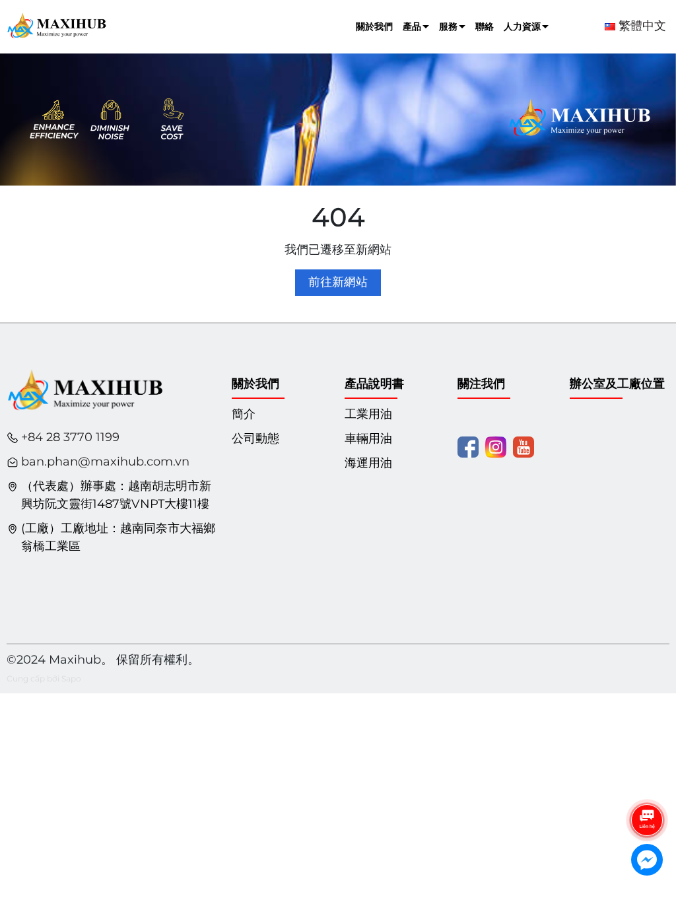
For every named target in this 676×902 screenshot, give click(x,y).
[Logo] (56, 25)
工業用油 (368, 414)
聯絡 (484, 26)
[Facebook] (468, 446)
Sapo (71, 678)
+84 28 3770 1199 (70, 437)
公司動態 (255, 438)
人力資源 (522, 26)
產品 (412, 26)
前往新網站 (338, 282)
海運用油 (368, 463)
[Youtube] (523, 446)
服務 (448, 26)
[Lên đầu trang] (647, 783)
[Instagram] (495, 446)
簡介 (243, 414)
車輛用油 (368, 438)
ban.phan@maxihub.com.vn (105, 461)
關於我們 (374, 26)
